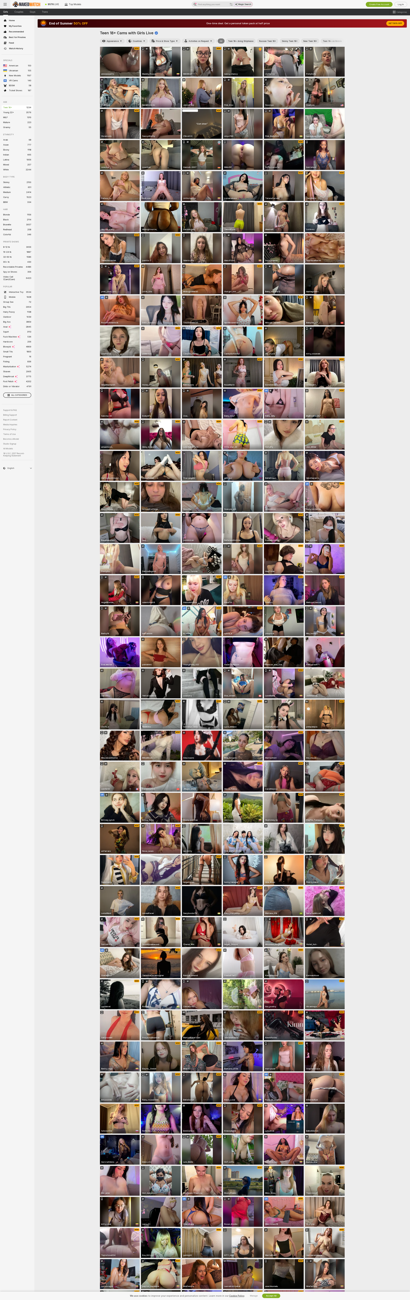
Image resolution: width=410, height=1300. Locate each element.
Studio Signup (9, 444)
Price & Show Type (165, 41)
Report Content (10, 420)
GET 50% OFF (395, 23)
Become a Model (11, 439)
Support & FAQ (10, 410)
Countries (137, 41)
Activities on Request (199, 41)
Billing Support (10, 415)
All (221, 41)
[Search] (231, 4)
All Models (8, 449)
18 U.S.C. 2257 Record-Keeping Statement (14, 454)
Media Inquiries (10, 425)
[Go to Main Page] (26, 4)
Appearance (113, 41)
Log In (401, 4)
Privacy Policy (9, 429)
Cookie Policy (236, 1296)
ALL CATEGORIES (19, 395)
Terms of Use (9, 434)
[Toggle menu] (5, 4)
